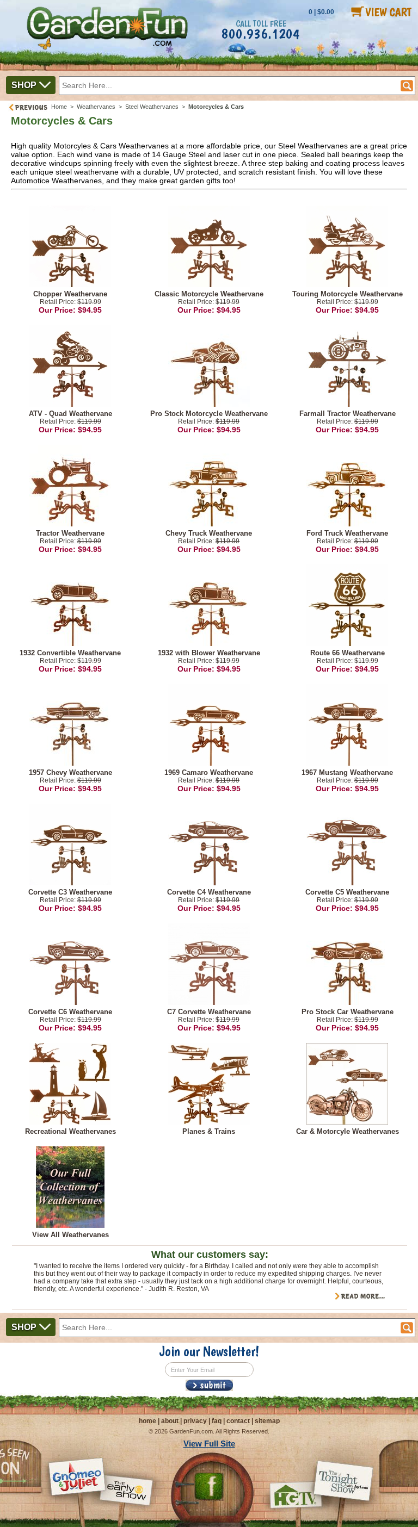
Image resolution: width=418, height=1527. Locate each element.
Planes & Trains (208, 1131)
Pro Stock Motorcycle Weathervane (209, 413)
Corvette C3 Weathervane (70, 892)
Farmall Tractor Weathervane (347, 413)
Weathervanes (96, 106)
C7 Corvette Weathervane (209, 1012)
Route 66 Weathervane (347, 653)
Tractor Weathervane (70, 533)
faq (217, 1421)
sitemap (267, 1421)
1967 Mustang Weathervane (347, 772)
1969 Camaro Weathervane (208, 772)
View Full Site (209, 1443)
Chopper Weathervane (70, 294)
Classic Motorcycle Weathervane (209, 294)
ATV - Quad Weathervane (70, 413)
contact (238, 1421)
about (170, 1421)
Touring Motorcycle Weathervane (347, 294)
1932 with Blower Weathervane (209, 653)
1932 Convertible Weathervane (70, 653)
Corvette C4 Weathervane (209, 892)
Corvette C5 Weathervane (347, 892)
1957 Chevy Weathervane (70, 772)
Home (59, 106)
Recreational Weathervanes (70, 1131)
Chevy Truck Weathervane (208, 533)
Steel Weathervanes (152, 106)
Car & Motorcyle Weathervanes (347, 1131)
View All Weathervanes (70, 1235)
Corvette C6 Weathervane (70, 1012)
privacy (195, 1421)
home (147, 1421)
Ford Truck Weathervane (347, 533)
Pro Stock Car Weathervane (348, 1012)
